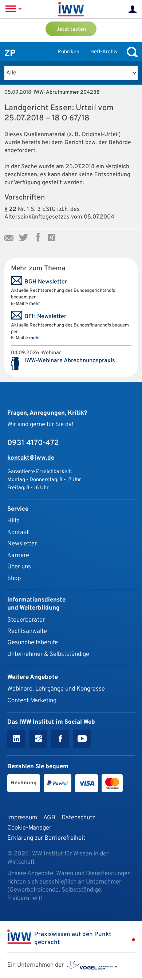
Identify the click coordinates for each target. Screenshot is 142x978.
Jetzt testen (71, 29)
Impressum (22, 818)
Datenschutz (78, 818)
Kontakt (18, 532)
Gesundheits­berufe (32, 642)
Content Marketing (31, 700)
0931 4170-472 (33, 443)
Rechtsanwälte (27, 631)
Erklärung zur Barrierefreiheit (46, 838)
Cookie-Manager (29, 828)
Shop (14, 578)
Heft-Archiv (104, 52)
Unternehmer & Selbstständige (48, 654)
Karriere (18, 555)
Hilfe (13, 521)
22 (12, 209)
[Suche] (130, 52)
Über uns (19, 567)
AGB (49, 818)
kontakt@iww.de (30, 458)
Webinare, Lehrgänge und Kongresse (56, 689)
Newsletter (22, 544)
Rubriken (68, 52)
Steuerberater (26, 620)
